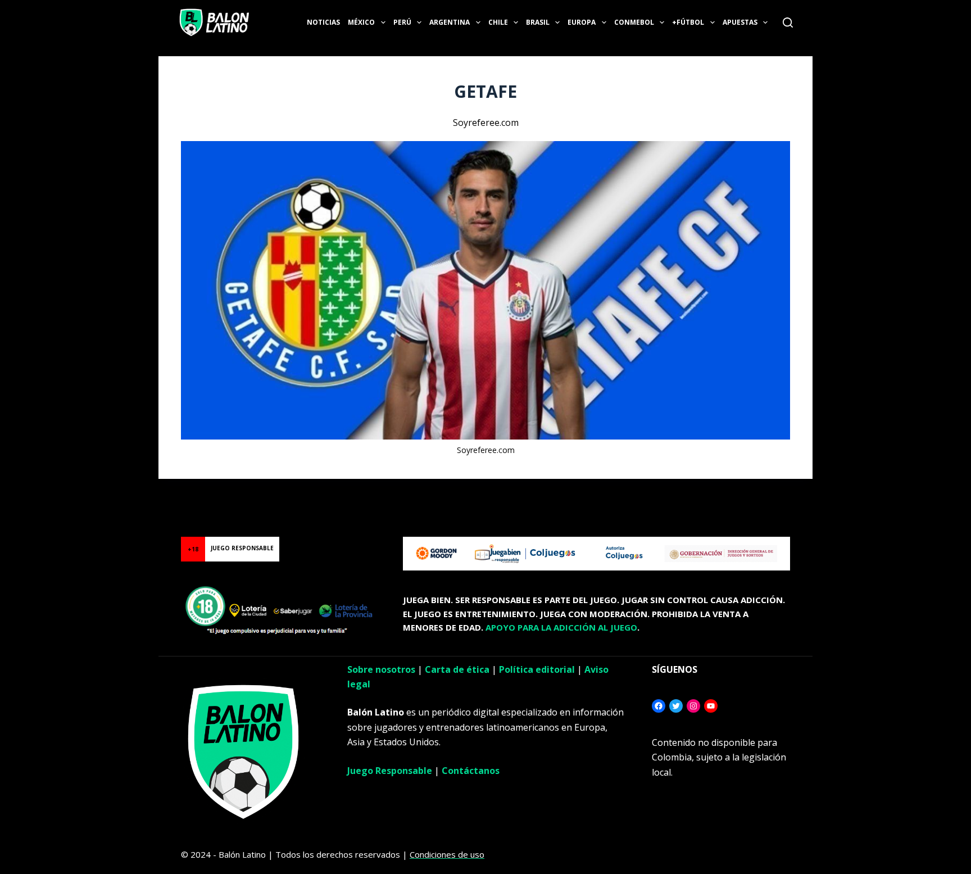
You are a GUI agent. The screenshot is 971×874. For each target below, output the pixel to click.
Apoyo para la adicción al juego (561, 627)
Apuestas (740, 22)
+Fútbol (688, 22)
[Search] (788, 22)
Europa (582, 22)
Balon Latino (24, 492)
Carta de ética (457, 669)
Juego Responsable (389, 770)
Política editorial (537, 669)
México (361, 22)
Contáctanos (471, 770)
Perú (402, 22)
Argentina (449, 22)
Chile (498, 22)
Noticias (323, 22)
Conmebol (634, 22)
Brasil (538, 22)
